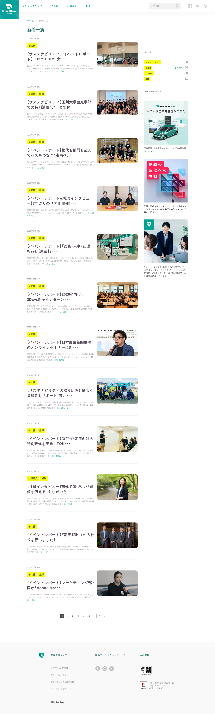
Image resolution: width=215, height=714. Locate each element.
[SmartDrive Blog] (9, 17)
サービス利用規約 (58, 689)
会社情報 (144, 655)
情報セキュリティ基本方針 (62, 682)
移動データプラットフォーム (110, 655)
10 (88, 616)
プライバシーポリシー (60, 675)
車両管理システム (60, 655)
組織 (88, 6)
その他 (55, 6)
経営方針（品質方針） (59, 668)
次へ (100, 616)
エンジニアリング (32, 6)
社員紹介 (72, 6)
